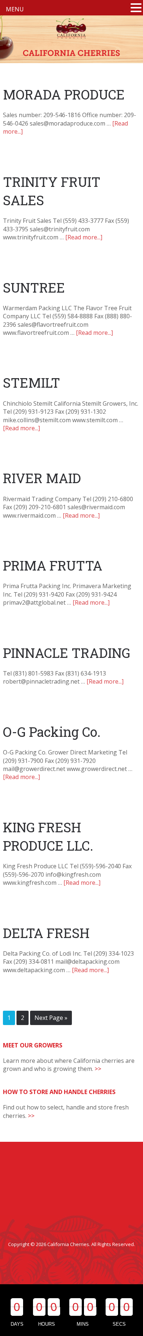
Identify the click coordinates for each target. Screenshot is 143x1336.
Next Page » (50, 1018)
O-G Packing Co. (51, 732)
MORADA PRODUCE (64, 94)
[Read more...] (83, 237)
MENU (15, 9)
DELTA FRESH (46, 933)
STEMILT (31, 382)
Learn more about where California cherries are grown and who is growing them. (69, 1065)
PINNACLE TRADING (66, 653)
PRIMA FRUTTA (52, 565)
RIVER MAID (42, 478)
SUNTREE (34, 287)
